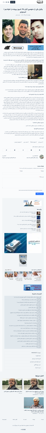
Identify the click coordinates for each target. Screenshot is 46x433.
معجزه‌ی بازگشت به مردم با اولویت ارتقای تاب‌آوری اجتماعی (30, 305)
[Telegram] (23, 150)
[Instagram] (6, 2)
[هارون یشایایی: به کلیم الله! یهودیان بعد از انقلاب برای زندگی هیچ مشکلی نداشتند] (34, 402)
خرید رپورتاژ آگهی (37, 365)
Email (21, 171)
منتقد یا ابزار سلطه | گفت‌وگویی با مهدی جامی (13, 391)
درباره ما (42, 419)
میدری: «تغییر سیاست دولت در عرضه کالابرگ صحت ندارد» (31, 328)
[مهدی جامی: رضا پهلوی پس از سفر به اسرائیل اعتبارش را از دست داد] (34, 384)
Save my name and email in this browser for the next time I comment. (30, 190)
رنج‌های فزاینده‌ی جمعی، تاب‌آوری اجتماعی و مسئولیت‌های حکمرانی (29, 338)
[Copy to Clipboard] (6, 150)
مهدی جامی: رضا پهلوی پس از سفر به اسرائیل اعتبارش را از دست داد (35, 392)
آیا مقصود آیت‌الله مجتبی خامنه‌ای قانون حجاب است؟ (26, 224)
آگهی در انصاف (15, 419)
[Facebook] (39, 150)
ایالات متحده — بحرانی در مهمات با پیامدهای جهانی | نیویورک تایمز (29, 320)
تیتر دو (19, 15)
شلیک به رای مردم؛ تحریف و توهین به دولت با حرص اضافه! (30, 318)
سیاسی (17, 15)
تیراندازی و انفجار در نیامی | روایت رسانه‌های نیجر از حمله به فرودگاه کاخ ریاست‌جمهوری (25, 312)
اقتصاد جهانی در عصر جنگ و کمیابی (34, 307)
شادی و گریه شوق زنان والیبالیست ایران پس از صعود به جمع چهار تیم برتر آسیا (27, 331)
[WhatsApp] (15, 150)
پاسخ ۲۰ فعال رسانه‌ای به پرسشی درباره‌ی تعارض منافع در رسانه (25, 216)
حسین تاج (41, 142)
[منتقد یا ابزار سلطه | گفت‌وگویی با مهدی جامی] (12, 384)
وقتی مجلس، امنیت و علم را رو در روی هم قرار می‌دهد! (31, 299)
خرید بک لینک (38, 368)
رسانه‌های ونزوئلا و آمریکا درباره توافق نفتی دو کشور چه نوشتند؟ (29, 310)
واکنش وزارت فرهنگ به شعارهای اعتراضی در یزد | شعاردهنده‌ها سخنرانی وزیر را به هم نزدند (25, 325)
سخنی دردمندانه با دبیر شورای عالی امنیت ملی (28, 212)
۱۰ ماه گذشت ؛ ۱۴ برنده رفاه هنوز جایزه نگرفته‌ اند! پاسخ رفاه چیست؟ (29, 302)
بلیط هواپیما (38, 356)
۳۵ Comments (35, 394)
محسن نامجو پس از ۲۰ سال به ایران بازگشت (33, 343)
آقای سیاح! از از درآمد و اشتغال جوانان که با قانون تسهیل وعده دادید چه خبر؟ (27, 297)
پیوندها (34, 419)
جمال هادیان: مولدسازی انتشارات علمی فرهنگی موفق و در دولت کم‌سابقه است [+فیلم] (26, 336)
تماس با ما (24, 419)
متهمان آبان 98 (33, 142)
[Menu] (3, 2)
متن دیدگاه (41, 177)
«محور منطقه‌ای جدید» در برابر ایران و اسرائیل (28, 228)
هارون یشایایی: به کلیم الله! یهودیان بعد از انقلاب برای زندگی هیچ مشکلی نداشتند (34, 411)
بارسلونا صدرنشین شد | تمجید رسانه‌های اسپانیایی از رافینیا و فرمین (29, 341)
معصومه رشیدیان (18, 142)
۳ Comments (35, 413)
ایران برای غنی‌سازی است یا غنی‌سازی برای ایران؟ (32, 323)
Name (42, 171)
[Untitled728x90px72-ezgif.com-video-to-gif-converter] (23, 47)
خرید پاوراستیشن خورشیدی (35, 362)
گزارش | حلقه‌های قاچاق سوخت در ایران (29, 220)
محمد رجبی (26, 142)
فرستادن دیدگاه (40, 193)
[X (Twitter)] (8, 2)
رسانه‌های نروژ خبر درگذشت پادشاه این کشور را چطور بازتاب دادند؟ (29, 333)
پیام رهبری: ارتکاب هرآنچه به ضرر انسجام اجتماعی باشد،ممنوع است (29, 315)
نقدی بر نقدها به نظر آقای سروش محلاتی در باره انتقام (31, 346)
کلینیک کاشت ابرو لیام (36, 359)
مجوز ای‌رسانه (4, 419)
